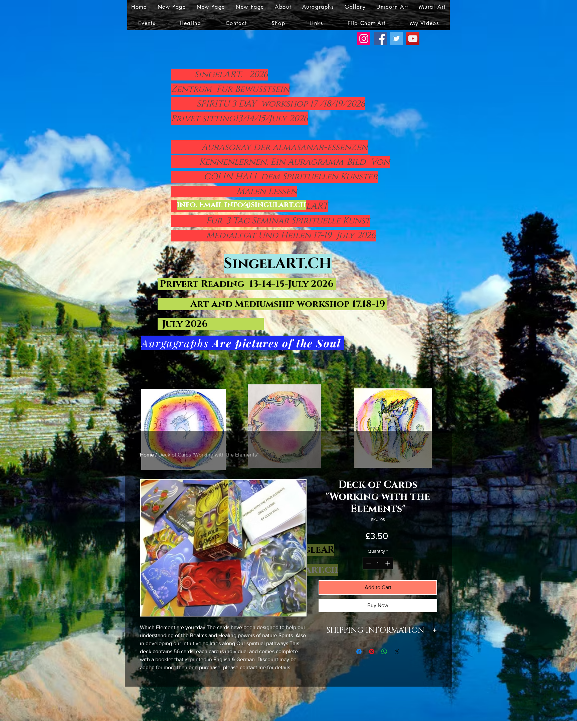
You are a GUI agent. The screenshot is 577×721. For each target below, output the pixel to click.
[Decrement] (368, 563)
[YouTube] (412, 38)
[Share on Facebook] (359, 652)
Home (147, 455)
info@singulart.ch (265, 205)
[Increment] (388, 563)
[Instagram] (363, 38)
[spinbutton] (378, 563)
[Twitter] (396, 38)
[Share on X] (397, 652)
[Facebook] (380, 38)
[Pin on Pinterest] (372, 652)
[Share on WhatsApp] (384, 652)
